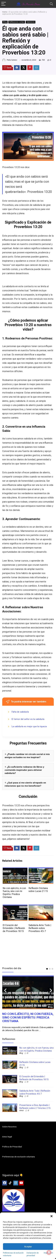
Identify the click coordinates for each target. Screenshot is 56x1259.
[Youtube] (21, 1183)
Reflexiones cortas (16, 22)
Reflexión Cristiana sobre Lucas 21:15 (38, 890)
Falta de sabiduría (20, 712)
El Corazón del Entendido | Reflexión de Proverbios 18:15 (14, 928)
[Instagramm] (15, 1183)
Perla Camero (11, 60)
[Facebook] (4, 1183)
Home (4, 12)
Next (51, 990)
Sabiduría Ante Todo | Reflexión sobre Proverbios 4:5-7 (40, 928)
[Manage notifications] (49, 1252)
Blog (5, 22)
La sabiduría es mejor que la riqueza (29, 726)
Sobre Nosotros (9, 1127)
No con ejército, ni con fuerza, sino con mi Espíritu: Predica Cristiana (14, 893)
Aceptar (28, 1246)
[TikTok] (10, 1183)
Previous (5, 990)
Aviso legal (7, 1137)
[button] (51, 1216)
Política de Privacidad (12, 1147)
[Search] (51, 4)
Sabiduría (30, 22)
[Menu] (3, 4)
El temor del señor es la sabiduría (28, 719)
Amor (21, 1110)
